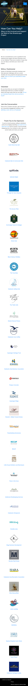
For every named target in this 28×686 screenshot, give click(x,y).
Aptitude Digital (14, 177)
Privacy (12, 681)
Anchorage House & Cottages (14, 225)
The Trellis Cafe (14, 305)
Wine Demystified (14, 593)
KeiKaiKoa (14, 625)
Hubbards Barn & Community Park (14, 161)
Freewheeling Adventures (14, 433)
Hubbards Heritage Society (14, 673)
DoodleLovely (14, 529)
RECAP (14, 449)
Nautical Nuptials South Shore (14, 641)
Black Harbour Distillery (14, 257)
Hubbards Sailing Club (14, 289)
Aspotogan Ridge (14, 401)
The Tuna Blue (14, 273)
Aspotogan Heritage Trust (14, 353)
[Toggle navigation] (25, 3)
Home (3, 49)
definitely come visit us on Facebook (10, 110)
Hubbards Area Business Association (14, 369)
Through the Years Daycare (14, 193)
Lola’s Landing (14, 609)
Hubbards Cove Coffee (14, 337)
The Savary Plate (14, 209)
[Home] (4, 4)
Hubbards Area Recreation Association (14, 577)
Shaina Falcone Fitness (14, 321)
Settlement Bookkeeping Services (14, 497)
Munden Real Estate (14, 561)
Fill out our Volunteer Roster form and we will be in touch (13, 94)
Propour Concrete (14, 385)
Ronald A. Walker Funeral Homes (14, 417)
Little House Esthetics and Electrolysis (14, 465)
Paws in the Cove (14, 481)
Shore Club (14, 241)
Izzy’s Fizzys (14, 657)
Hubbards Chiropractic (14, 513)
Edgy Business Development (14, 545)
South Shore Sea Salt (14, 145)
